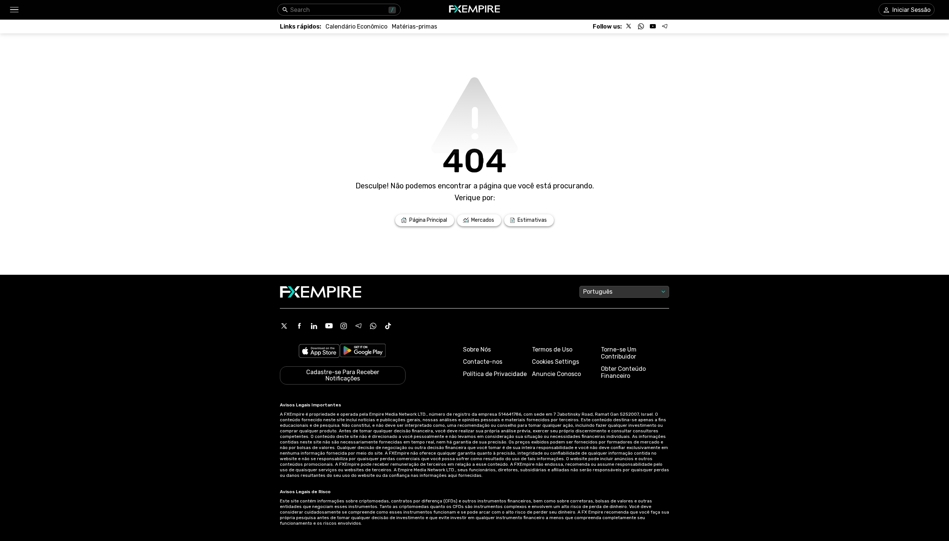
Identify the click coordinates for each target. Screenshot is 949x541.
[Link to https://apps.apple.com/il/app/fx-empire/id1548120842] (319, 352)
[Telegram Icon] (358, 325)
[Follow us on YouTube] (652, 26)
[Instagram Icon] (343, 325)
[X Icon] (284, 325)
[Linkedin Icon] (314, 325)
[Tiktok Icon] (388, 325)
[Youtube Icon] (328, 325)
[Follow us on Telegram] (664, 26)
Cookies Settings (555, 361)
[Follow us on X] (629, 26)
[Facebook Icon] (299, 325)
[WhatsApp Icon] (373, 325)
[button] (14, 10)
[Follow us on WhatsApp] (640, 26)
